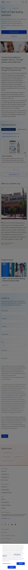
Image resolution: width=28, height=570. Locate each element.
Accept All (11, 567)
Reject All (20, 563)
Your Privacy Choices (6, 563)
